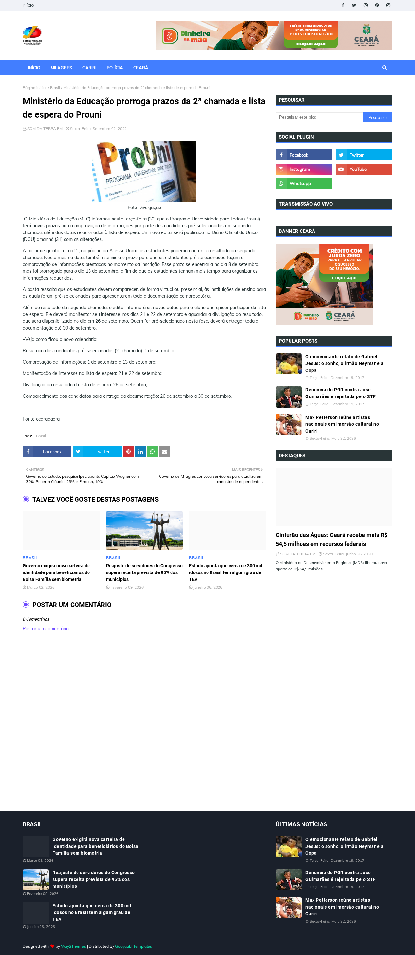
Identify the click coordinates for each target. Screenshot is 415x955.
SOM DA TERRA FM (45, 128)
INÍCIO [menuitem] (34, 67)
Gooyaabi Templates (133, 946)
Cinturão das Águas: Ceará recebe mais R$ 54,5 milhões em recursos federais (331, 539)
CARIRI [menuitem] (89, 67)
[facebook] (343, 5)
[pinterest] (377, 5)
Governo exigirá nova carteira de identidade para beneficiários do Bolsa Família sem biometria (56, 572)
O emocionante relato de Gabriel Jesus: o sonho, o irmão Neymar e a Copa (344, 363)
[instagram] (366, 5)
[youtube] (364, 169)
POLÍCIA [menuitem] (115, 67)
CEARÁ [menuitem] (140, 67)
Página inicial (35, 87)
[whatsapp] (304, 183)
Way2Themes (73, 946)
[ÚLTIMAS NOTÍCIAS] (334, 497)
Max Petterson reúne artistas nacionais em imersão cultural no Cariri (342, 424)
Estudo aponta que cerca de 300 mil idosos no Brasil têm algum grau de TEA (225, 572)
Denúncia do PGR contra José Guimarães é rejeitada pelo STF (340, 393)
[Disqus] (144, 728)
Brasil (55, 87)
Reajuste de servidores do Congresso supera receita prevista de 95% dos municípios (144, 572)
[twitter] (354, 5)
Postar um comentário (46, 629)
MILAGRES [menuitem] (61, 67)
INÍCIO (28, 5)
